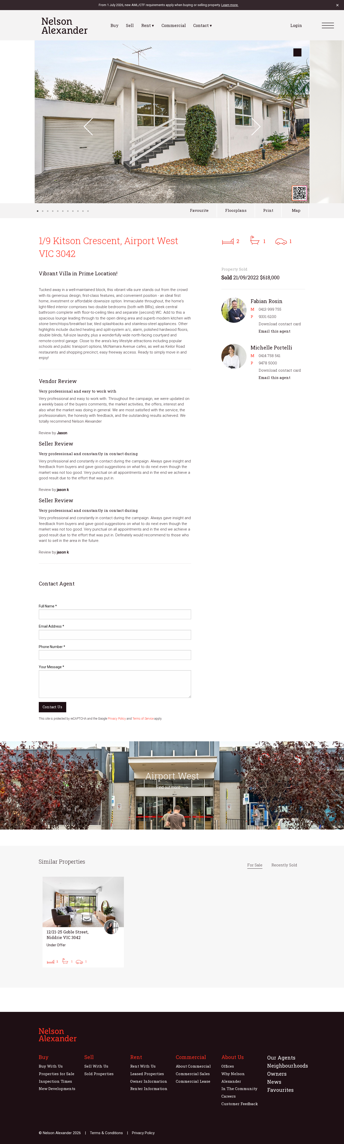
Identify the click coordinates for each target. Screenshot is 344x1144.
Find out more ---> (172, 787)
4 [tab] (52, 211)
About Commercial (193, 1066)
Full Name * (48, 606)
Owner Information (148, 1081)
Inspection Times (55, 1081)
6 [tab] (62, 211)
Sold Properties (99, 1073)
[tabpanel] (172, 121)
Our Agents (281, 1057)
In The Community (239, 1088)
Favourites (280, 1090)
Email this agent (274, 331)
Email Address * (51, 626)
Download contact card (280, 323)
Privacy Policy (117, 718)
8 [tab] (72, 211)
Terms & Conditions (106, 1133)
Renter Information (148, 1088)
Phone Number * (52, 647)
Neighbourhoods (287, 1065)
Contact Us (52, 707)
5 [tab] (57, 211)
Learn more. (229, 5)
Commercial (173, 25)
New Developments (57, 1088)
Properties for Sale (56, 1073)
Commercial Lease (193, 1081)
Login (296, 25)
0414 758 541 (269, 355)
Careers (228, 1096)
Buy (115, 25)
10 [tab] (82, 211)
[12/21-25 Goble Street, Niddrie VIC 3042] (83, 922)
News (274, 1081)
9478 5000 (268, 362)
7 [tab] (67, 211)
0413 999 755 (270, 309)
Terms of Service (143, 718)
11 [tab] (87, 211)
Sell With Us (96, 1066)
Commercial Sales (193, 1073)
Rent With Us (143, 1066)
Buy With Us (51, 1066)
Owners (277, 1073)
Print (268, 210)
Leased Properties (147, 1073)
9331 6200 (267, 316)
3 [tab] (47, 211)
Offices (227, 1066)
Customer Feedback (239, 1103)
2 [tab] (42, 211)
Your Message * (51, 667)
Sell (130, 25)
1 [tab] (37, 211)
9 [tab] (77, 211)
